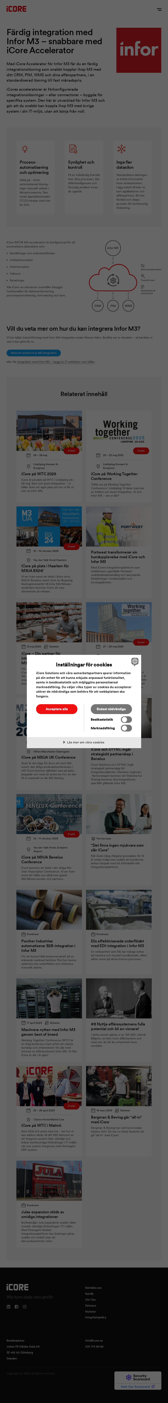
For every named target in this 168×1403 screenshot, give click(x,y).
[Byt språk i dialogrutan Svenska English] (134, 662)
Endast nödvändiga (111, 709)
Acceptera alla (57, 709)
